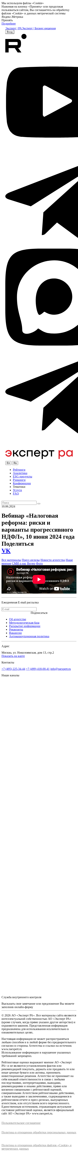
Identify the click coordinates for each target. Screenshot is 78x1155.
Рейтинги (19, 469)
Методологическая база (24, 622)
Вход (10, 31)
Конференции (22, 483)
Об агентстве (17, 619)
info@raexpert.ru (60, 668)
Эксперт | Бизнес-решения (39, 28)
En (8, 463)
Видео (31, 563)
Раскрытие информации (24, 626)
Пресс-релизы (31, 560)
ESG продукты (22, 476)
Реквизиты (16, 629)
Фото (39, 563)
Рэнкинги (19, 480)
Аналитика (20, 473)
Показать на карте (13, 656)
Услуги (17, 490)
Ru (15, 463)
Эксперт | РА (13, 28)
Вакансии (15, 632)
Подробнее (9, 23)
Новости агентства (53, 560)
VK (6, 550)
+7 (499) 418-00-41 (38, 668)
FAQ (16, 493)
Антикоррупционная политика (29, 636)
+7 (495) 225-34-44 (13, 668)
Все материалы (11, 560)
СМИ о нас (19, 563)
